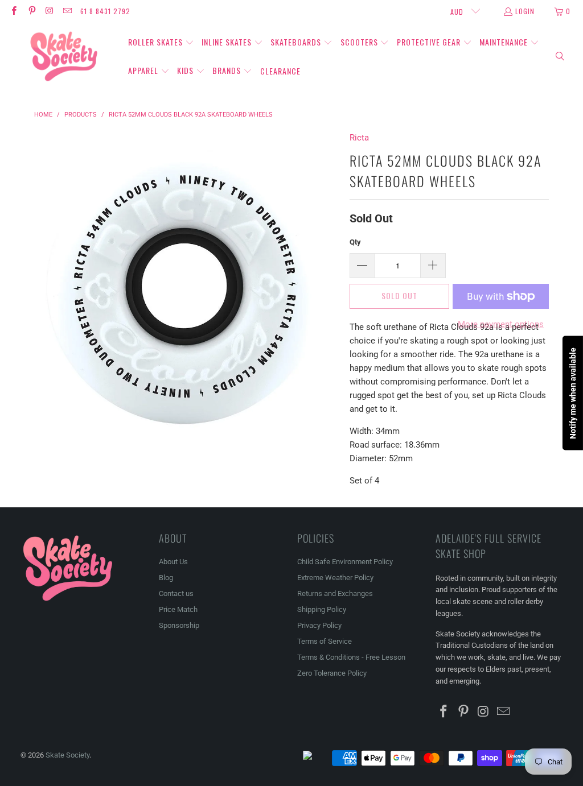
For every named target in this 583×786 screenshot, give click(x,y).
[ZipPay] (316, 758)
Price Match (178, 609)
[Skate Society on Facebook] (13, 11)
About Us (173, 561)
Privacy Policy (319, 625)
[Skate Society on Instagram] (49, 11)
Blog (166, 577)
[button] (161, 42)
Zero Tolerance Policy (332, 673)
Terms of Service (324, 641)
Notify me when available (572, 393)
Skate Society (67, 755)
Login (525, 11)
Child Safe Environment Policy (345, 561)
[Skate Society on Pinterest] (31, 11)
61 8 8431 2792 (105, 11)
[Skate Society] (64, 57)
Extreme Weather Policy (335, 577)
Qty (355, 242)
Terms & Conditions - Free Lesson (351, 657)
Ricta (359, 138)
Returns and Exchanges (335, 593)
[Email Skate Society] (67, 11)
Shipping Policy (321, 609)
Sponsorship (179, 625)
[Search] (560, 57)
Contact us (176, 593)
